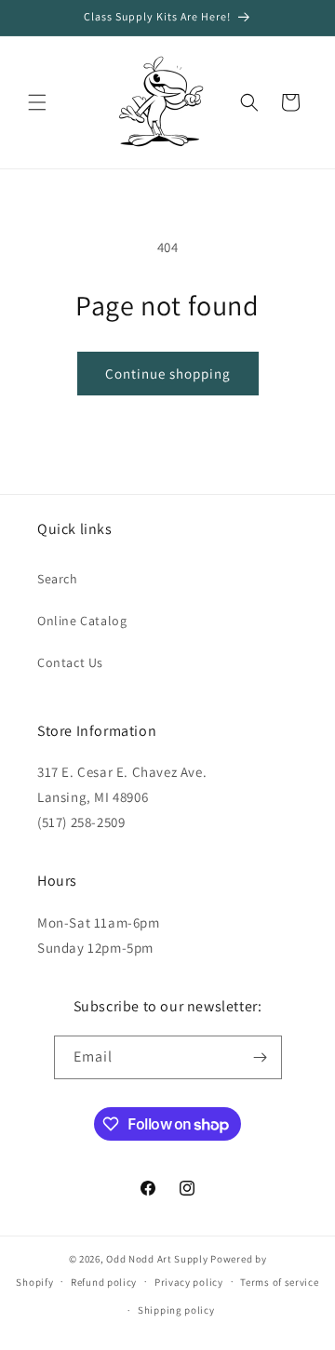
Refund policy (104, 1282)
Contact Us (70, 662)
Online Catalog (82, 620)
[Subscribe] (260, 1057)
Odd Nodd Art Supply (157, 1258)
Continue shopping (168, 373)
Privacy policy (188, 1282)
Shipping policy (176, 1310)
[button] (37, 102)
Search (57, 578)
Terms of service (279, 1282)
